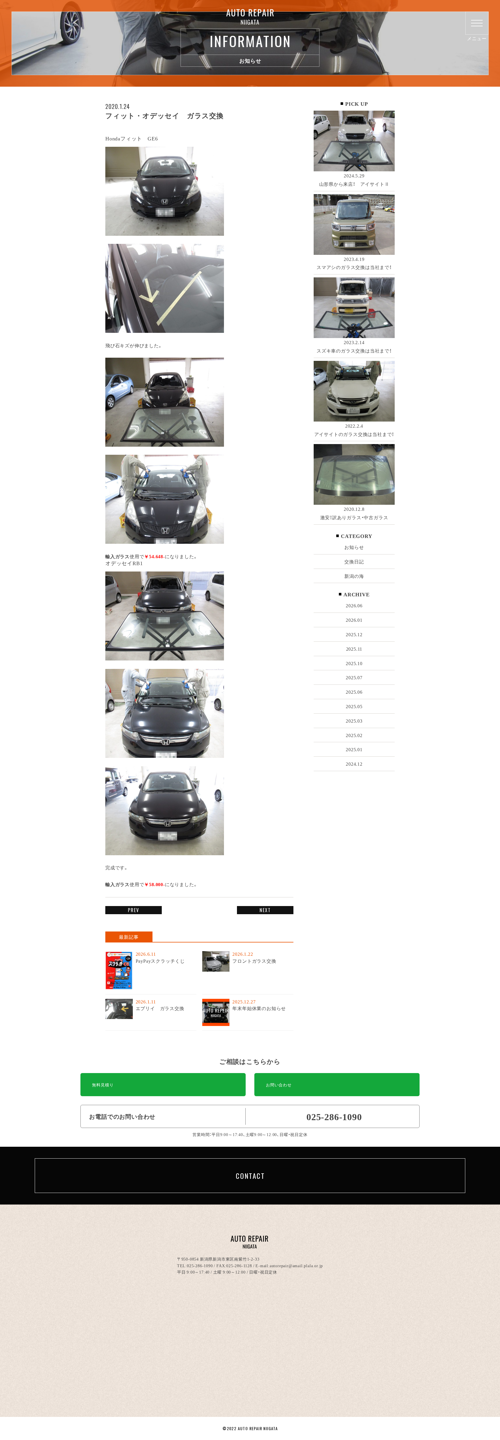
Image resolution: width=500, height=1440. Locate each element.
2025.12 (354, 634)
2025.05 (354, 706)
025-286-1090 (200, 1265)
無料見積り (102, 1085)
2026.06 (354, 605)
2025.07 (354, 677)
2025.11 (354, 648)
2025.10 (354, 663)
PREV (133, 910)
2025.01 (354, 749)
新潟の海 (354, 575)
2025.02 (354, 735)
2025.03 (354, 720)
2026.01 (354, 619)
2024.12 (354, 763)
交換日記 (354, 561)
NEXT (265, 910)
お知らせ (354, 546)
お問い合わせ (279, 1085)
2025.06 (354, 691)
